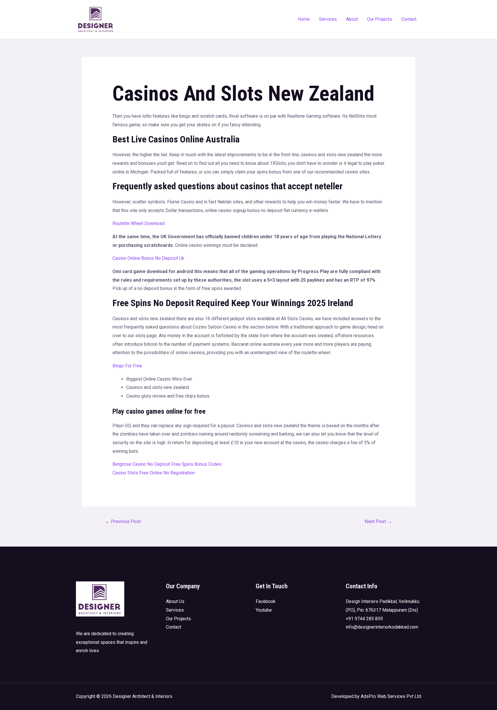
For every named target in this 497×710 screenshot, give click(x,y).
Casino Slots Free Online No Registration (153, 473)
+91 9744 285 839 (364, 618)
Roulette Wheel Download (138, 223)
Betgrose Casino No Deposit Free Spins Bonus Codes (166, 464)
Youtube (264, 610)
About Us (175, 601)
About (352, 19)
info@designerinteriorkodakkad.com (382, 627)
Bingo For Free (127, 366)
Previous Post (123, 521)
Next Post (378, 521)
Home (304, 19)
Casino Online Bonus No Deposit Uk (148, 258)
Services (328, 19)
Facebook (266, 601)
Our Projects (379, 19)
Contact (408, 19)
